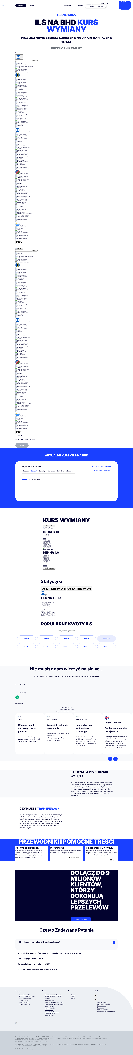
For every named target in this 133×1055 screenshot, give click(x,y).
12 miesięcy (70, 471)
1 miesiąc (42, 471)
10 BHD (44, 557)
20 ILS (44, 538)
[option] (66, 62)
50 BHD (44, 559)
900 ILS (86, 639)
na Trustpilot (19, 703)
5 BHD (44, 556)
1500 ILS (107, 646)
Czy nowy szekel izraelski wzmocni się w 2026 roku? (38, 969)
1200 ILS (46, 646)
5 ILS (44, 535)
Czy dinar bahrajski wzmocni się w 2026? (34, 964)
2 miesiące (51, 471)
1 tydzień (34, 471)
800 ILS (66, 639)
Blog (112, 860)
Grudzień (26, 471)
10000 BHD (45, 567)
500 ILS (44, 542)
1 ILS (44, 534)
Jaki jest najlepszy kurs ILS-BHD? (31, 959)
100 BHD (45, 560)
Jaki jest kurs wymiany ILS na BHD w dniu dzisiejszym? (39, 942)
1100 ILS (26, 646)
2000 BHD (45, 565)
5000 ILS (45, 545)
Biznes (32, 5)
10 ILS (44, 536)
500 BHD (45, 562)
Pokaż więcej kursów (49, 568)
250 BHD (45, 561)
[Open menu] (95, 995)
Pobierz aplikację (81, 919)
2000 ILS (45, 544)
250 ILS (44, 541)
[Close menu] (95, 999)
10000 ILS (45, 546)
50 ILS (44, 539)
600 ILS (26, 639)
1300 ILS (66, 646)
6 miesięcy (60, 471)
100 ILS (44, 540)
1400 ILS (86, 646)
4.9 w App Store (20, 684)
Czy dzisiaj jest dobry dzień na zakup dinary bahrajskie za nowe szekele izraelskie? (50, 953)
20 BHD (44, 558)
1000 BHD (45, 563)
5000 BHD (45, 566)
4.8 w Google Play (20, 692)
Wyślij (22, 445)
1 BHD (44, 555)
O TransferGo (74, 858)
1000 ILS (45, 543)
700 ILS (46, 639)
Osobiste (20, 5)
